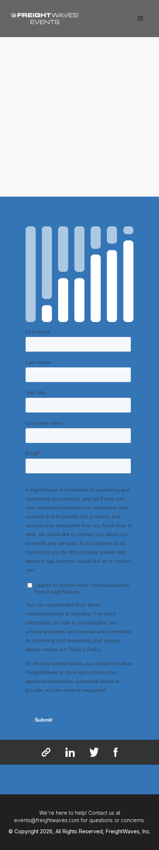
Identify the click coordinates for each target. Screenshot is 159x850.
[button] (140, 18)
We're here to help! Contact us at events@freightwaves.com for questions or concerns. (79, 816)
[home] (43, 15)
